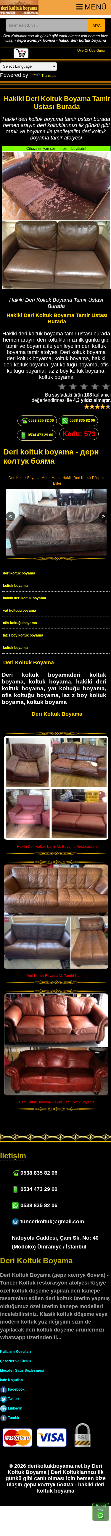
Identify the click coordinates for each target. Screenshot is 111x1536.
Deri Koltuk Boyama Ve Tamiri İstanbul (57, 976)
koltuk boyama (15, 586)
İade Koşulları (11, 1380)
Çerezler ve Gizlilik (15, 1361)
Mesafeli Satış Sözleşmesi (22, 1370)
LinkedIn (14, 1408)
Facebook (16, 1389)
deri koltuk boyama (19, 573)
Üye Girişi (97, 50)
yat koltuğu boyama (19, 610)
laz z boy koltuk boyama (23, 635)
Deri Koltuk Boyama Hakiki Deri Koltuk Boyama (57, 1102)
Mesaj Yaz (101, 1508)
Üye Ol (82, 50)
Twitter (13, 1399)
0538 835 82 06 (41, 420)
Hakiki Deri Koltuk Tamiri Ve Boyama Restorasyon (57, 847)
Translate (49, 76)
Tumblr (13, 1418)
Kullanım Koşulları (15, 1352)
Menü (95, 7)
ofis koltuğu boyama (20, 623)
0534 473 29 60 (40, 435)
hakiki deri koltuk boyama (24, 598)
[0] (21, 57)
